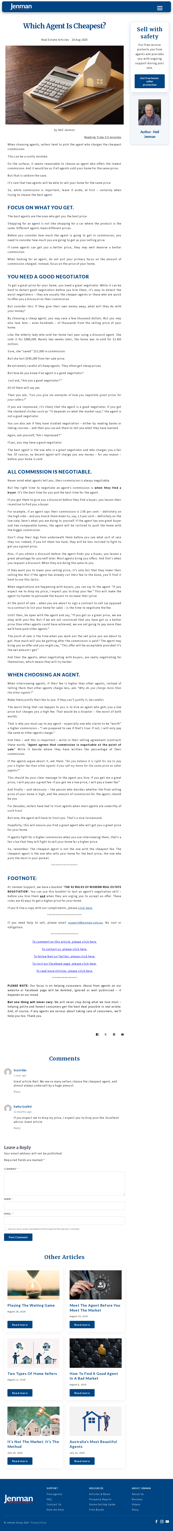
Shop (135, 1510)
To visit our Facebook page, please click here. (64, 964)
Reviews (137, 1499)
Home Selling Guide (102, 1504)
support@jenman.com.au (85, 923)
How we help (55, 1510)
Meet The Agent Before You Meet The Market (95, 1307)
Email (8, 1214)
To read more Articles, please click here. (64, 971)
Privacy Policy (38, 1522)
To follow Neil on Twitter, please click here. (64, 957)
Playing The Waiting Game (31, 1305)
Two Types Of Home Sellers (32, 1373)
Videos (136, 1504)
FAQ (49, 1499)
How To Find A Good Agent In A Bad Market (94, 1376)
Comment (11, 1169)
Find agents (54, 1494)
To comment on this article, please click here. (64, 942)
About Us (138, 1494)
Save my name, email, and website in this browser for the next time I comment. (44, 1229)
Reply (17, 1092)
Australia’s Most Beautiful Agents (93, 1444)
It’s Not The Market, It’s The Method (33, 1444)
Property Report (100, 1499)
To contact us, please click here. (64, 949)
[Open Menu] (160, 8)
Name (8, 1199)
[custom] (156, 1522)
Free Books (96, 1510)
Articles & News (99, 1494)
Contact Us (54, 1504)
